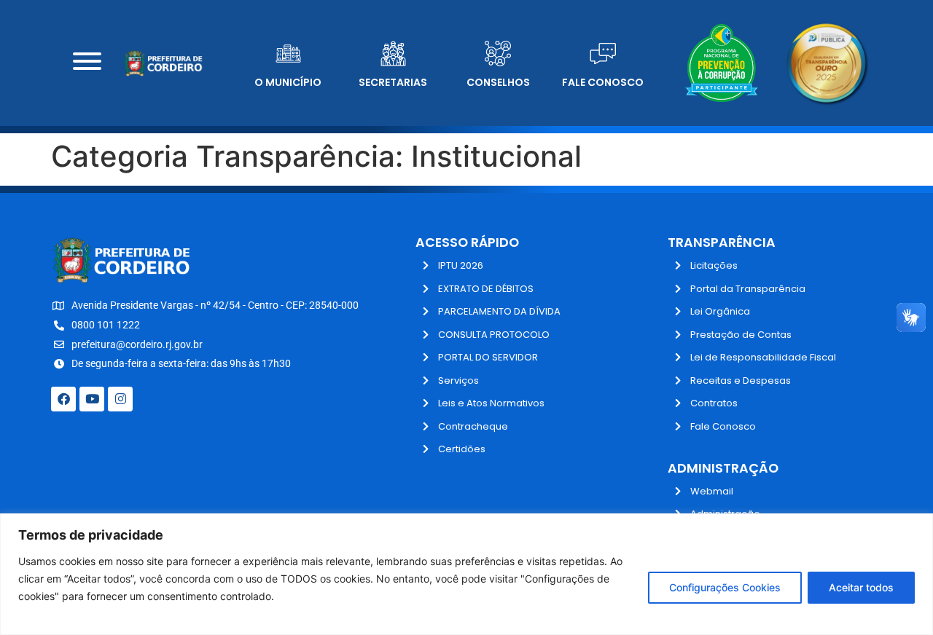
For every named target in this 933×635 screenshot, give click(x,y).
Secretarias (393, 82)
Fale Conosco (603, 82)
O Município (287, 82)
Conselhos (498, 82)
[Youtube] (91, 399)
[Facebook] (63, 399)
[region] (466, 574)
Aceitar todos (861, 587)
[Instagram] (120, 399)
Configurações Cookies (725, 587)
